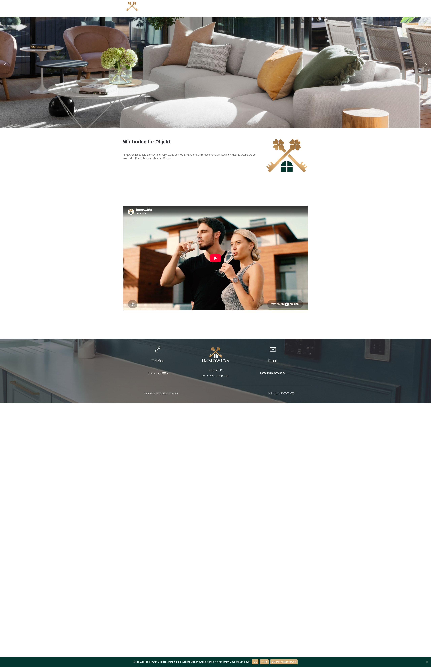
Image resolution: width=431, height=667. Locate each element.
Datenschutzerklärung (167, 393)
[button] (5, 65)
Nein (264, 661)
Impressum (149, 393)
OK (255, 661)
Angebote (204, 8)
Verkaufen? (242, 8)
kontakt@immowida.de (273, 373)
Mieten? (262, 8)
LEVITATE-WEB (287, 393)
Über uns (302, 8)
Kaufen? (223, 8)
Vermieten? (281, 8)
